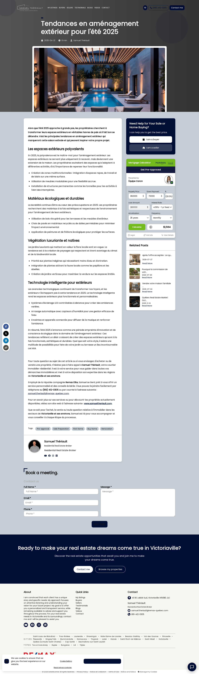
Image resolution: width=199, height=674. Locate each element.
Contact (80, 613)
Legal (132, 235)
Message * (106, 487)
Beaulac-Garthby (132, 636)
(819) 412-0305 (160, 7)
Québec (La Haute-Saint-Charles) (47, 642)
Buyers (79, 600)
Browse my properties (110, 569)
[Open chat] (192, 667)
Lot (75, 645)
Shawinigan (92, 636)
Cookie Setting (66, 661)
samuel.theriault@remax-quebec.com (48, 393)
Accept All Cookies (102, 661)
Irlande (113, 639)
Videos (79, 611)
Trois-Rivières (64, 636)
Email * (27, 498)
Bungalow (65, 645)
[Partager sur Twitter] (6, 333)
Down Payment (153, 192)
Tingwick (94, 639)
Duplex (54, 645)
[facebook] (49, 455)
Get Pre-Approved (151, 169)
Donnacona (82, 639)
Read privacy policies (63, 668)
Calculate (136, 227)
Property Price (133, 192)
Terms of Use (113, 672)
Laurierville (78, 636)
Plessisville (37, 639)
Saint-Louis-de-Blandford (44, 636)
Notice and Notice (128, 672)
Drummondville (66, 639)
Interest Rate (157, 203)
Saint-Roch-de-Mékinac (130, 639)
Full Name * (30, 487)
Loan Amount (134, 203)
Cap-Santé (70, 642)
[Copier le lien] (6, 347)
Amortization (133, 213)
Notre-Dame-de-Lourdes (111, 636)
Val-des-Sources (151, 636)
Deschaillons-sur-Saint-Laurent (92, 642)
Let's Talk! (99, 524)
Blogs (78, 608)
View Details (169, 235)
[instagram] (53, 455)
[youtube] (45, 455)
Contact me (177, 7)
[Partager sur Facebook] (6, 326)
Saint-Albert (150, 639)
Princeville (166, 636)
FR (145, 7)
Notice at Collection (98, 672)
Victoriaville (163, 639)
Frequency (156, 213)
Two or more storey (40, 645)
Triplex (82, 645)
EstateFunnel (53, 672)
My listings (80, 597)
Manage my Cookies (148, 672)
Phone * (28, 509)
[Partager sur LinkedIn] (6, 340)
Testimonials (82, 605)
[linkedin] (57, 455)
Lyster (104, 639)
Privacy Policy (82, 672)
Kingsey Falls (51, 639)
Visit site (149, 235)
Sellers (79, 603)
